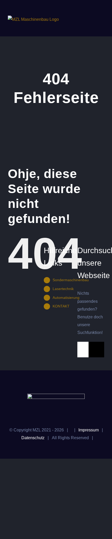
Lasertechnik (63, 289)
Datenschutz (33, 438)
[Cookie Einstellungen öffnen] (9, 532)
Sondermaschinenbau (71, 280)
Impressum (88, 430)
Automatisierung (66, 297)
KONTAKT (61, 306)
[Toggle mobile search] (93, 18)
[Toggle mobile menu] (102, 18)
